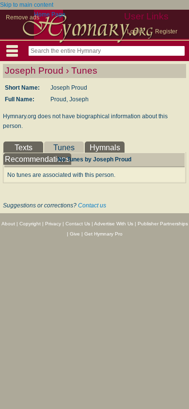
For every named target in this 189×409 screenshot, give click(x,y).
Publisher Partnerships (163, 223)
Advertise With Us (113, 223)
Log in (135, 31)
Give (75, 233)
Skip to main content (26, 4)
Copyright (30, 223)
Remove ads (22, 17)
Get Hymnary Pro (103, 233)
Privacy (53, 223)
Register (166, 31)
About (8, 223)
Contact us (92, 205)
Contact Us (77, 223)
